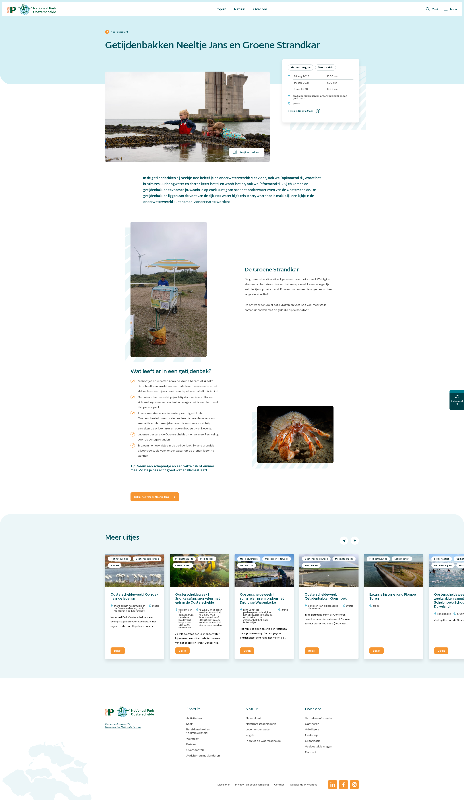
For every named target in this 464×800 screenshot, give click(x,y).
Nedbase (312, 784)
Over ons (260, 9)
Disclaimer (224, 784)
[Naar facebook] (343, 784)
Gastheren (312, 724)
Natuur (239, 9)
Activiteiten (194, 718)
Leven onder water (258, 729)
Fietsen (191, 744)
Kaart (190, 724)
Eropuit (220, 9)
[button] (344, 541)
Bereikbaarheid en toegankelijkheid (198, 731)
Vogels (250, 735)
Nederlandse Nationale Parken (123, 727)
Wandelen (192, 739)
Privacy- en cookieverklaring (252, 784)
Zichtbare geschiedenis (261, 724)
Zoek (435, 9)
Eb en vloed (253, 718)
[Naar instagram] (354, 784)
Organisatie (312, 741)
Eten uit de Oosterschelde (263, 741)
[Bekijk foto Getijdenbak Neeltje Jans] (187, 117)
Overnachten (195, 750)
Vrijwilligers (312, 729)
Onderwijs (311, 735)
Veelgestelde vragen (318, 746)
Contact (310, 752)
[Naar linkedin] (332, 784)
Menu (453, 9)
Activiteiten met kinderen (203, 755)
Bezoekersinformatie (318, 718)
